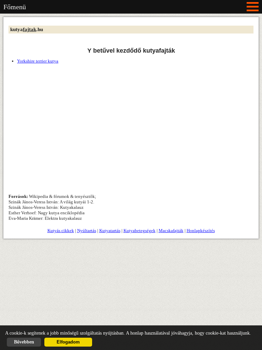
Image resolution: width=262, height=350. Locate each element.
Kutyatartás (109, 230)
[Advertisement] (131, 124)
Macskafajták (171, 230)
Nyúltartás (86, 230)
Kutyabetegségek (139, 230)
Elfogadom (68, 342)
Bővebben (24, 342)
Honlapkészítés (201, 230)
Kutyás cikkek (60, 230)
